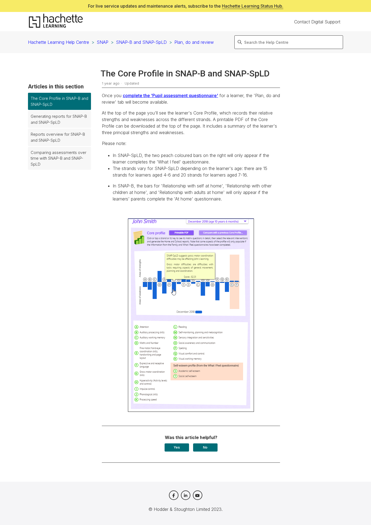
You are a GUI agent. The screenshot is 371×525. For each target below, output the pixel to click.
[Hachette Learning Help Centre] (55, 21)
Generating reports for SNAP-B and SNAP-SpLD (59, 119)
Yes (177, 447)
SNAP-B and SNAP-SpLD (141, 42)
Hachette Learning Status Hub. (252, 6)
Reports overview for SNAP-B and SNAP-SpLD (58, 137)
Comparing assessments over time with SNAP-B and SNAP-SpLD (58, 158)
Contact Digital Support (317, 21)
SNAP (102, 42)
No (205, 447)
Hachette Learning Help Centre (58, 42)
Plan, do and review (194, 42)
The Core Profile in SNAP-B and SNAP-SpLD (59, 101)
